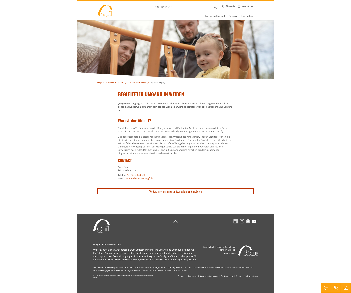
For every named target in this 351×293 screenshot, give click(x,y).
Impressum (192, 276)
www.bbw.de (230, 253)
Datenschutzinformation (209, 276)
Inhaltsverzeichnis (251, 276)
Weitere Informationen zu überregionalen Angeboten (175, 191)
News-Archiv (247, 6)
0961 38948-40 (137, 174)
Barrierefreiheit (227, 276)
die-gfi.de (100, 82)
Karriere (233, 16)
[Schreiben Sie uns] (336, 288)
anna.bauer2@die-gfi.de (141, 178)
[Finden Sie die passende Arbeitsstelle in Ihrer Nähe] (346, 288)
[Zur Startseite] (95, 10)
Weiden (111, 82)
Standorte (230, 6)
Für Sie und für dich (215, 16)
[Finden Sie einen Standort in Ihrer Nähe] (326, 288)
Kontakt (238, 276)
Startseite (182, 276)
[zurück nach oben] (175, 221)
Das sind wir (247, 16)
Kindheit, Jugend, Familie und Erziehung (132, 82)
